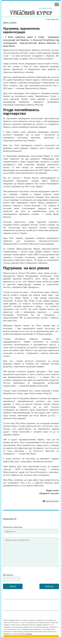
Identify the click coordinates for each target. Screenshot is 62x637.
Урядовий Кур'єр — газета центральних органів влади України (31, 11)
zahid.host (29, 634)
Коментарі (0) (9, 518)
